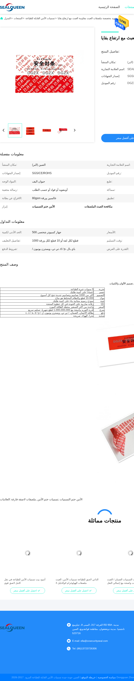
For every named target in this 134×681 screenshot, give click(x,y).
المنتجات (18, 18)
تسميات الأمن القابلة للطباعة (40, 18)
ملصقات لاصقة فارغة (23, 499)
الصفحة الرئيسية (109, 7)
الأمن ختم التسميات (71, 499)
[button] (8, 559)
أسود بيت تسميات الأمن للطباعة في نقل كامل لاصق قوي (24, 581)
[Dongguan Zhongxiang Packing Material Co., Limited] (12, 7)
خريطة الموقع (88, 677)
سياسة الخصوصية (107, 677)
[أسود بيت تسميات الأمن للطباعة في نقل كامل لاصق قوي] (27, 553)
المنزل (7, 18)
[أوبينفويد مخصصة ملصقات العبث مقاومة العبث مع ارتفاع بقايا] (47, 74)
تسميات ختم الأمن (47, 499)
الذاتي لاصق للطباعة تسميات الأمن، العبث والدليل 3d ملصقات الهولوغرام (77, 581)
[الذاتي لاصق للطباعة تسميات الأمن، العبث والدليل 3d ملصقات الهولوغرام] (79, 553)
